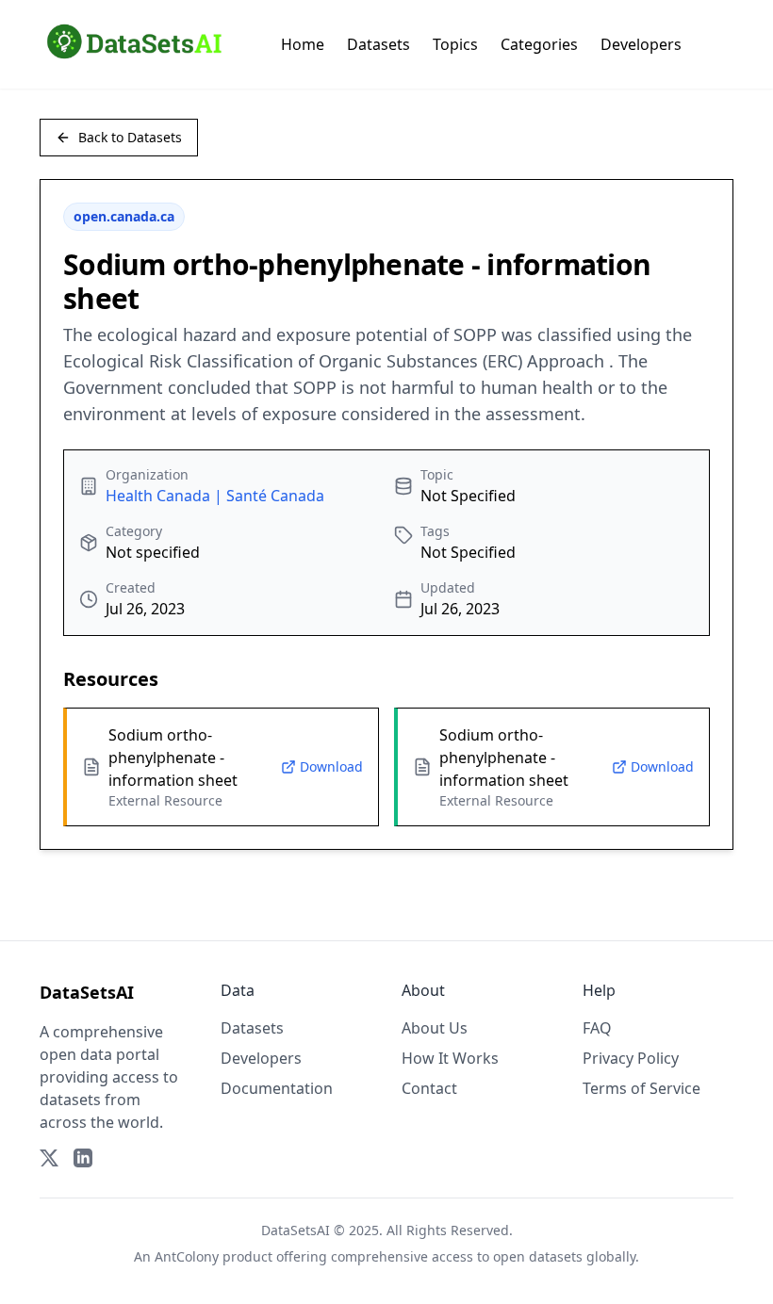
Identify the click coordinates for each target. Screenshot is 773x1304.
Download (331, 766)
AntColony (187, 1256)
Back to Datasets (130, 137)
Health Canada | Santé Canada (215, 495)
